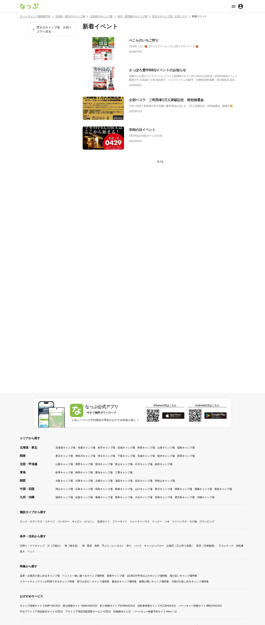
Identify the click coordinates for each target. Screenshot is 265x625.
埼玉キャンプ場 (106, 455)
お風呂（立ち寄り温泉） (180, 545)
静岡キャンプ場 (84, 472)
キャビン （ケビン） (83, 521)
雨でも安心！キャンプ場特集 (93, 581)
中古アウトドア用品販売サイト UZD (40, 611)
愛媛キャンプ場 (203, 489)
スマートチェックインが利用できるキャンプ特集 (47, 581)
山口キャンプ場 (143, 489)
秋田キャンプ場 (146, 447)
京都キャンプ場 (104, 480)
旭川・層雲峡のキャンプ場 (132, 16)
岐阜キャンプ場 (64, 472)
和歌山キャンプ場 (165, 480)
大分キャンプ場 (143, 497)
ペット (31, 551)
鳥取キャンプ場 (104, 489)
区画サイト (104, 521)
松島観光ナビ (120, 611)
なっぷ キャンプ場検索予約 (35, 16)
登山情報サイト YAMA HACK (79, 605)
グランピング (206, 521)
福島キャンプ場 (186, 447)
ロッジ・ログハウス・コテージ (37, 521)
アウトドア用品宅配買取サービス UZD (86, 611)
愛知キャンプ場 (104, 472)
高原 (89, 545)
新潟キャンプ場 (104, 464)
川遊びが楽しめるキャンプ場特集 (190, 581)
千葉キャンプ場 (126, 455)
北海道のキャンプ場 (101, 16)
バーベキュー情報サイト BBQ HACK (198, 605)
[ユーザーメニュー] (237, 6)
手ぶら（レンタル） (113, 545)
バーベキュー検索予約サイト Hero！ (153, 611)
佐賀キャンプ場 (84, 497)
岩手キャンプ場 (106, 447)
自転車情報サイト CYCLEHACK (155, 605)
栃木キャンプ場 (166, 455)
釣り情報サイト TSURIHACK (116, 605)
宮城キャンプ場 (126, 447)
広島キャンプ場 (84, 489)
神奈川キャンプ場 (85, 455)
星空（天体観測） (206, 545)
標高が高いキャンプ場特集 (154, 581)
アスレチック (226, 545)
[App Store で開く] (173, 415)
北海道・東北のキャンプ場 (70, 16)
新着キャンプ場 (115, 575)
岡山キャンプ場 (64, 489)
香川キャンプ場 (163, 489)
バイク (138, 545)
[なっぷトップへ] (29, 6)
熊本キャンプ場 (123, 497)
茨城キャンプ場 (146, 455)
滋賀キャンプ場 (123, 480)
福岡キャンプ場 (64, 497)
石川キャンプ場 (143, 464)
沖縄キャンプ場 (205, 497)
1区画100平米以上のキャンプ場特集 (147, 575)
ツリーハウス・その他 (184, 521)
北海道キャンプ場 (65, 447)
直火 (22, 551)
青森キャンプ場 (86, 447)
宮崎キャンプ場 (163, 497)
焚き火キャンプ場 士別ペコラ (169, 16)
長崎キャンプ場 (104, 497)
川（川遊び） (54, 545)
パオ (167, 521)
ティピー (157, 521)
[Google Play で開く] (215, 415)
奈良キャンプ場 (143, 480)
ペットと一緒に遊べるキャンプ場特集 (83, 575)
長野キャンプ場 (84, 464)
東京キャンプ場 (64, 455)
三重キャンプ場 (123, 472)
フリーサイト (119, 521)
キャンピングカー (154, 545)
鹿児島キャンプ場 (185, 497)
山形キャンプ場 (166, 447)
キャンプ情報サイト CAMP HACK (39, 605)
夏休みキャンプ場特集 (124, 581)
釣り (129, 545)
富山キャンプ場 (123, 464)
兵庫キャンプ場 (84, 480)
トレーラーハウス (140, 521)
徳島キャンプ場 (183, 489)
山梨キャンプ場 (64, 464)
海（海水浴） (72, 545)
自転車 (239, 545)
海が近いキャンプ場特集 (183, 575)
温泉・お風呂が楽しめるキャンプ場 (40, 575)
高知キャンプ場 (223, 489)
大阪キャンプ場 (64, 480)
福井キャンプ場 (163, 464)
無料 (96, 545)
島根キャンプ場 (123, 489)
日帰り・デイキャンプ (32, 545)
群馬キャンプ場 (186, 455)
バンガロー (63, 521)
